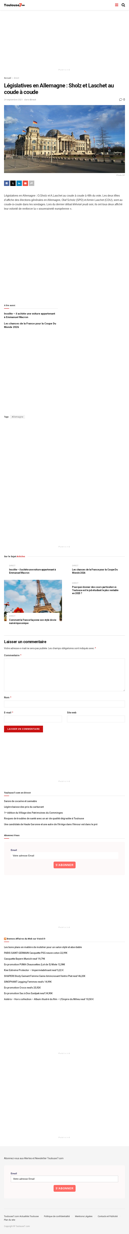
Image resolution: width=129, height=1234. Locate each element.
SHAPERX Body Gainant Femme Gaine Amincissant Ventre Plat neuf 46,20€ (44, 976)
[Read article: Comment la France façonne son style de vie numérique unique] (33, 600)
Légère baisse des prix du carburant (24, 807)
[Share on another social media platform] (31, 183)
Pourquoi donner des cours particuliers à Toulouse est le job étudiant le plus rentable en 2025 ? (95, 590)
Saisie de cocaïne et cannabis (20, 801)
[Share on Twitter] (13, 183)
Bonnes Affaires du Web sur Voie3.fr (26, 938)
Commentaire (13, 655)
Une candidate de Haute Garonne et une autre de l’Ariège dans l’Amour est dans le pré (50, 824)
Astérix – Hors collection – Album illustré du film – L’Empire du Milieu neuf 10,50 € (49, 999)
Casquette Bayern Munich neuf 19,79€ (24, 958)
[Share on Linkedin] (19, 183)
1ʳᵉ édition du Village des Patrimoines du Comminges (33, 812)
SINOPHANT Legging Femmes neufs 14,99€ (28, 981)
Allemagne (17, 417)
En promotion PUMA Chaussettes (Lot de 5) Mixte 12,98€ (34, 964)
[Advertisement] (64, 38)
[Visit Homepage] (14, 5)
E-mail (8, 712)
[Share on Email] (25, 183)
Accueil (7, 78)
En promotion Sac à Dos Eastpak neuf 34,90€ (28, 993)
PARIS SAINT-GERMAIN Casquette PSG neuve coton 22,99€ (35, 953)
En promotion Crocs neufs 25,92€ (22, 987)
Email (14, 850)
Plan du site (9, 1220)
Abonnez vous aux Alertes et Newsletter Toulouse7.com (33, 1158)
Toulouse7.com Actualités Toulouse (21, 1216)
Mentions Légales (83, 1216)
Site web (71, 712)
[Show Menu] (116, 5)
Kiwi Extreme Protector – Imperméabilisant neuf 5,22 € (33, 970)
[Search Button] (123, 5)
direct (16, 78)
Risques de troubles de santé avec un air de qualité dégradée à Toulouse (44, 818)
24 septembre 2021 (13, 99)
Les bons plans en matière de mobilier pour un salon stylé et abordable (43, 947)
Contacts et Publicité (108, 1216)
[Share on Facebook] (6, 183)
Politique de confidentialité (57, 1216)
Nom (8, 697)
